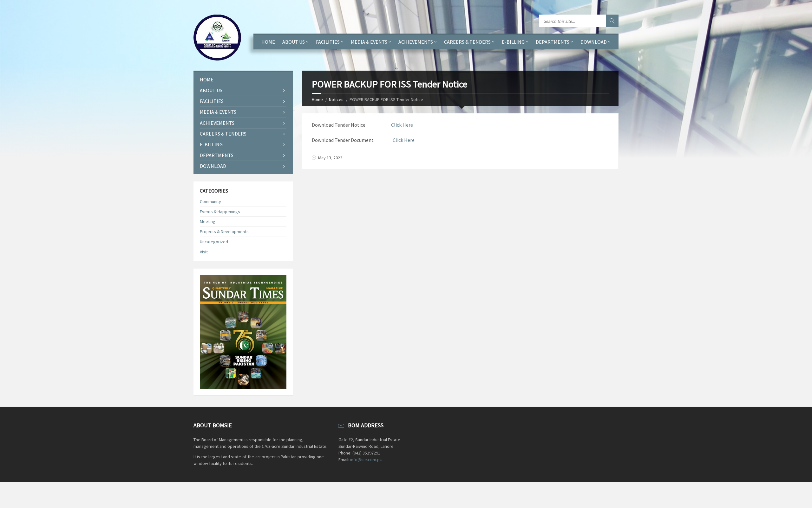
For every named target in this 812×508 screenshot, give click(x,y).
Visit (204, 252)
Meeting (207, 221)
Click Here (402, 125)
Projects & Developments (224, 231)
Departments (552, 42)
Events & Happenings (220, 211)
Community (210, 201)
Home (268, 42)
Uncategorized (214, 241)
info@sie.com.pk (366, 459)
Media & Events (369, 42)
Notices (336, 99)
